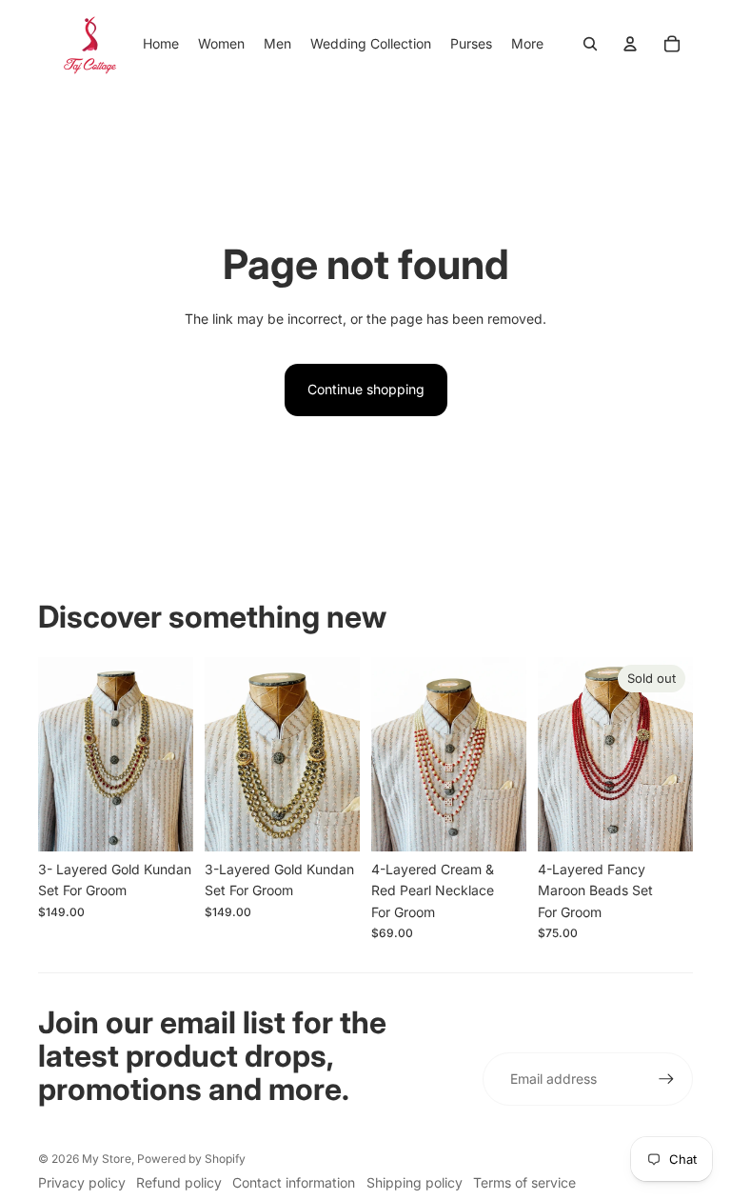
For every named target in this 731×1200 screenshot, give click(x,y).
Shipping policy (414, 1182)
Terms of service (524, 1182)
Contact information (293, 1182)
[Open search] (590, 44)
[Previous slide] (53, 754)
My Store (106, 1158)
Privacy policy (82, 1182)
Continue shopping (366, 389)
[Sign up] (666, 1079)
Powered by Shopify (191, 1158)
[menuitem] (527, 44)
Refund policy (179, 1182)
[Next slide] (178, 754)
